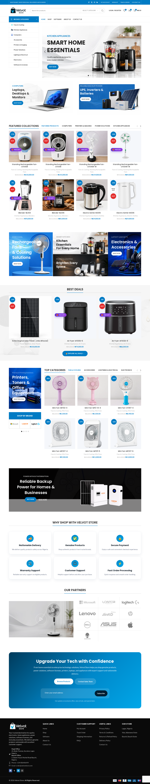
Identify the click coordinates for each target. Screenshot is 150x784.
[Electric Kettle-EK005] (92, 195)
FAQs (79, 741)
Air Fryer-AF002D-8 (120, 341)
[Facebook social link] (89, 2)
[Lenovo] (87, 613)
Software (46, 737)
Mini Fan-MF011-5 (92, 451)
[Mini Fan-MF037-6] (125, 433)
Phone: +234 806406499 (20, 763)
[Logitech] (35, 424)
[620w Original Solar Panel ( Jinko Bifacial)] (30, 317)
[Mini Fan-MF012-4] (59, 390)
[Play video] (41, 619)
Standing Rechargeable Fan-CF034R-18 (125, 165)
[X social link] (91, 2)
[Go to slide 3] (92, 75)
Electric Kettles (99, 216)
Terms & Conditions (106, 733)
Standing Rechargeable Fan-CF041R (58, 165)
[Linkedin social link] (97, 2)
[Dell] (87, 624)
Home (45, 729)
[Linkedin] (18, 770)
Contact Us (47, 745)
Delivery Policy (104, 741)
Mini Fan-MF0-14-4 (93, 408)
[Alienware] (87, 636)
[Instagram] (22, 770)
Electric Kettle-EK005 (92, 213)
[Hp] (130, 613)
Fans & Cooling (16, 170)
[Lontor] (25, 424)
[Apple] (130, 624)
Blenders (32, 216)
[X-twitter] (14, 770)
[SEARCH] (102, 10)
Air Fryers (82, 344)
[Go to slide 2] (90, 75)
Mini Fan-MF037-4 (60, 451)
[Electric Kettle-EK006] (125, 195)
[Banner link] (41, 97)
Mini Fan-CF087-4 (126, 408)
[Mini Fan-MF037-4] (59, 433)
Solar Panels (36, 344)
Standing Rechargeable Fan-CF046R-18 (91, 165)
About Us (46, 741)
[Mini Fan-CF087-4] (125, 390)
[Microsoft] (14, 424)
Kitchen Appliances (21, 216)
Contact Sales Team (85, 681)
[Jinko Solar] (109, 613)
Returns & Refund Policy (108, 737)
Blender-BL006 (58, 213)
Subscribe (101, 693)
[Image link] (18, 726)
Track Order (81, 733)
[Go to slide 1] (88, 75)
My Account (81, 729)
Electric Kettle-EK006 (125, 213)
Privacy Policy (104, 729)
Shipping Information (84, 737)
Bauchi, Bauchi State (129, 737)
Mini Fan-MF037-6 (125, 451)
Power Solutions (25, 344)
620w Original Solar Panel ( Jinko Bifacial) (30, 341)
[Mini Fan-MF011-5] (92, 433)
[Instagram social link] (94, 2)
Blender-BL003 (24, 213)
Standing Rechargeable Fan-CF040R (24, 165)
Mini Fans (65, 411)
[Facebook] (10, 770)
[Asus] (109, 624)
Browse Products (63, 681)
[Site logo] (18, 10)
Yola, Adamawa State (129, 733)
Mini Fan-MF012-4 (59, 408)
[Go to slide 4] (95, 75)
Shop (44, 733)
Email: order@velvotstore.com (22, 766)
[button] (45, 51)
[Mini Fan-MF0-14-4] (92, 390)
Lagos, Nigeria (127, 729)
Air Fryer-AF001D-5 (75, 341)
